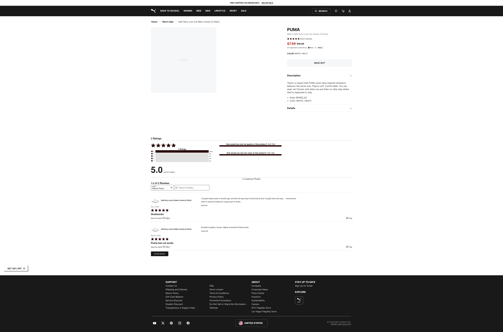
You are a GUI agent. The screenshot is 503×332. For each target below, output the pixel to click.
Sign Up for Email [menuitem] (303, 285)
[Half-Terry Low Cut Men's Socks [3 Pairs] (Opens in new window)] (155, 201)
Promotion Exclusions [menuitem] (220, 300)
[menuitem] (169, 11)
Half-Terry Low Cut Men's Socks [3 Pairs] (176, 200)
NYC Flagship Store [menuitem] (261, 307)
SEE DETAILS (267, 3)
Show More (159, 254)
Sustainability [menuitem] (258, 300)
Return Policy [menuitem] (172, 293)
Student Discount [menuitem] (174, 304)
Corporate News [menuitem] (260, 289)
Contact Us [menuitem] (171, 285)
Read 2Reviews (306, 39)
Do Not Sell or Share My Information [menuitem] (228, 304)
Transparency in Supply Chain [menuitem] (180, 307)
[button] (182, 151)
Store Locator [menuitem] (216, 289)
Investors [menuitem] (256, 296)
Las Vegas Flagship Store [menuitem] (264, 311)
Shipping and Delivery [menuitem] (176, 289)
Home (154, 21)
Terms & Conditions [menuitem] (219, 293)
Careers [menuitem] (255, 304)
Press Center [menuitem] (258, 293)
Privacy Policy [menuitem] (217, 296)
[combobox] (162, 187)
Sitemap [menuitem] (214, 307)
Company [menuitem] (256, 285)
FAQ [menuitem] (212, 285)
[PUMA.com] (153, 11)
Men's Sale (167, 21)
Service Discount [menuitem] (174, 300)
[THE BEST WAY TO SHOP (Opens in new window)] (299, 300)
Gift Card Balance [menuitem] (174, 296)
